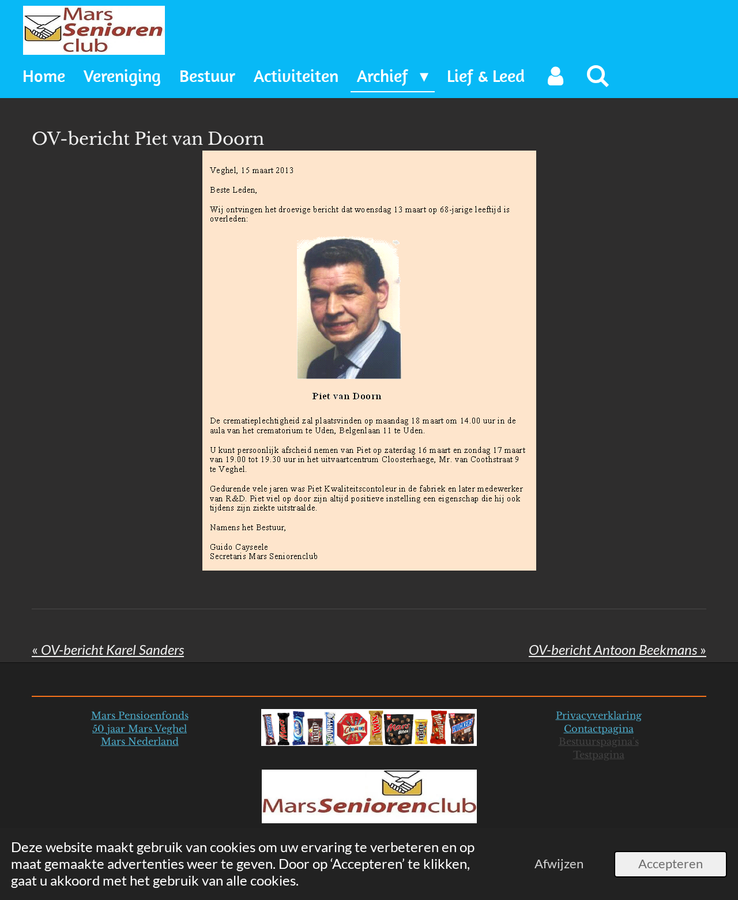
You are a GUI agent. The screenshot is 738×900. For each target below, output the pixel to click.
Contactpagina (599, 728)
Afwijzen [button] (558, 863)
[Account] (555, 76)
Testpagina (598, 754)
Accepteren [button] (670, 863)
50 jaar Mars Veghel (139, 728)
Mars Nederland (140, 741)
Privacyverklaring (599, 715)
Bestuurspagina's (599, 741)
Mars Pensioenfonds (140, 715)
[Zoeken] (597, 76)
